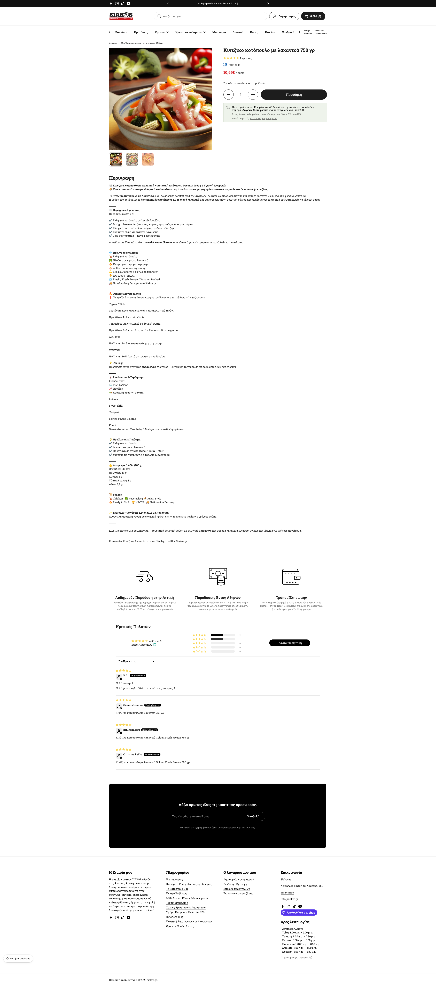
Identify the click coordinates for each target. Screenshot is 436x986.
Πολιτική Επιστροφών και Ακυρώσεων (189, 921)
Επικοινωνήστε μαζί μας (238, 893)
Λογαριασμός (287, 16)
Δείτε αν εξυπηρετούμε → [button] (263, 118)
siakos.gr (152, 980)
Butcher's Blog (174, 916)
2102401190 (287, 892)
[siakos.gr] (121, 16)
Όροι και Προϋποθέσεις (180, 926)
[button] (313, 16)
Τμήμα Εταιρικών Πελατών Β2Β (185, 912)
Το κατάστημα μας (177, 888)
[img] (123, 670)
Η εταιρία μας (174, 879)
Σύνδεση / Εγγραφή (235, 884)
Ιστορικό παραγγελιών (236, 888)
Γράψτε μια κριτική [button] (289, 643)
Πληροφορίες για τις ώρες (294, 957)
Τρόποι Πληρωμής (177, 902)
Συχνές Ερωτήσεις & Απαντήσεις (186, 907)
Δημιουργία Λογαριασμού (238, 879)
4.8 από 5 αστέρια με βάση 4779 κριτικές (226, 3)
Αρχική (113, 43)
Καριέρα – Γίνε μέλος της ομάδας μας (189, 884)
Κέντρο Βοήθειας (176, 893)
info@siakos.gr (289, 899)
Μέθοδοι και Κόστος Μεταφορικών (187, 898)
